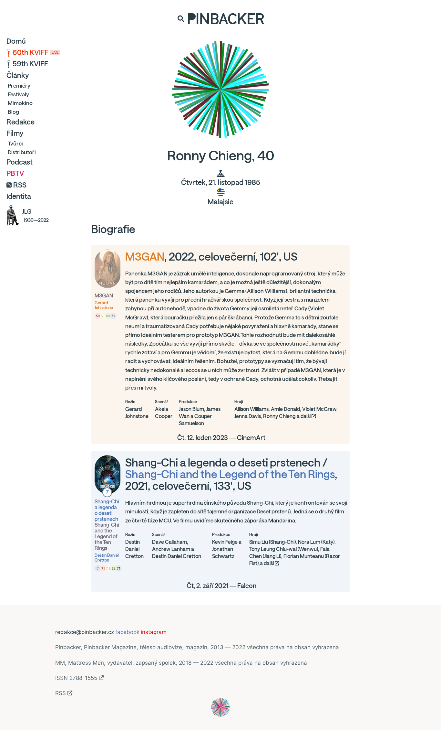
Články (17, 75)
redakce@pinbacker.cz (84, 632)
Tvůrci (15, 143)
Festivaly (18, 94)
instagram (154, 632)
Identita (18, 196)
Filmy (14, 133)
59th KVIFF (30, 64)
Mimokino (20, 103)
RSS (19, 185)
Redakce (20, 122)
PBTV (15, 173)
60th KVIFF (35, 52)
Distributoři (22, 152)
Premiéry (19, 85)
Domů (16, 41)
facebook (127, 632)
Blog (13, 112)
